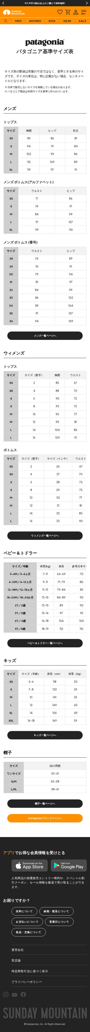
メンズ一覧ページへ (45, 335)
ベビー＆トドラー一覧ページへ (45, 643)
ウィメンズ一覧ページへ (45, 535)
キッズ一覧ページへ (45, 735)
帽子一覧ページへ (45, 803)
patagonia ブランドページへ (45, 818)
